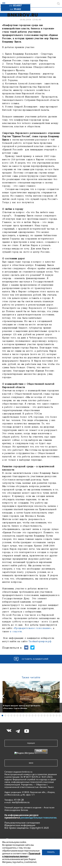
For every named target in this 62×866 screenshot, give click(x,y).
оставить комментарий (35, 659)
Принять (51, 852)
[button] (2, 715)
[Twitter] (32, 649)
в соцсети (16, 632)
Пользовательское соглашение (22, 823)
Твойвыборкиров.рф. (40, 641)
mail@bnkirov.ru (21, 802)
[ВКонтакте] (26, 649)
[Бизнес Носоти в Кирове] (21, 15)
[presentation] (3, 696)
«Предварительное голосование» (32, 628)
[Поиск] (58, 3)
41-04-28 (19, 800)
